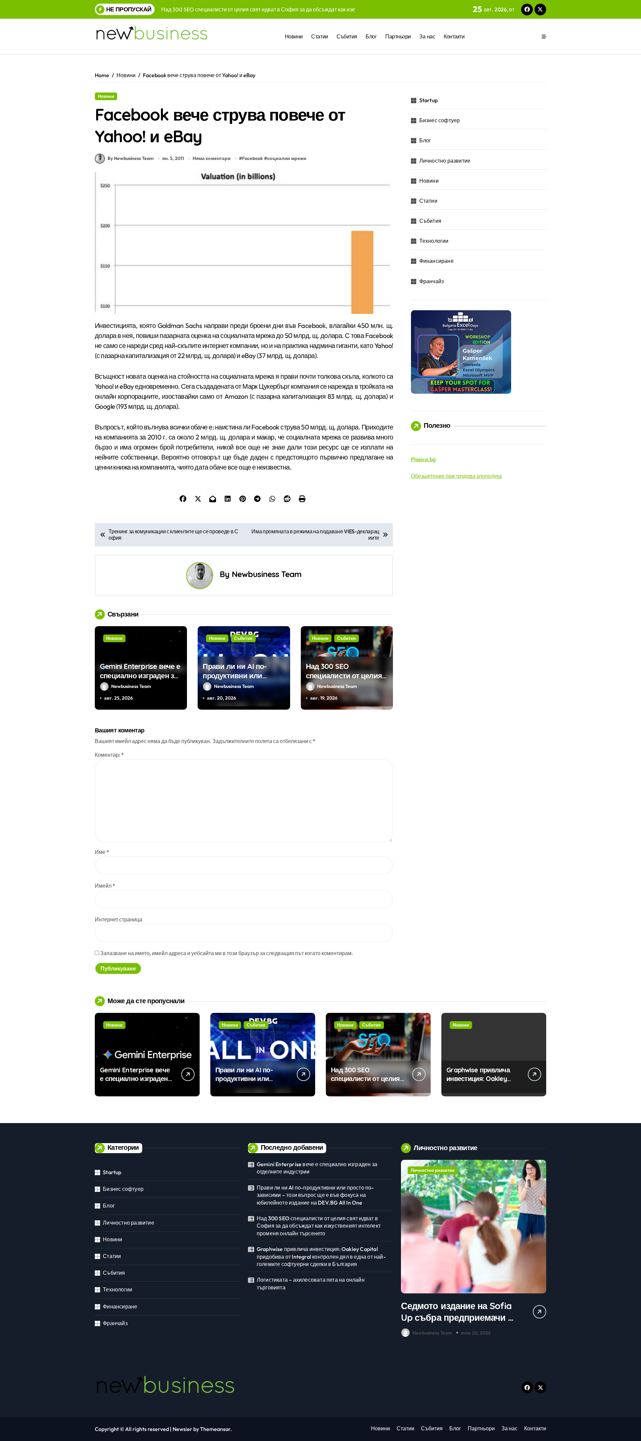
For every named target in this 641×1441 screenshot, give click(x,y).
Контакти (454, 36)
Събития (347, 36)
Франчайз (431, 281)
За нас (427, 36)
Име (102, 852)
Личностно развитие (445, 160)
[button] (539, 1250)
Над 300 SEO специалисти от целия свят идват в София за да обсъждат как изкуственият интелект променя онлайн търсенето (319, 1226)
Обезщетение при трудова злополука (456, 476)
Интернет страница (118, 919)
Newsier (182, 1429)
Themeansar (215, 1429)
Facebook (252, 158)
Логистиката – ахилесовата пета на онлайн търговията (311, 1283)
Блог (371, 36)
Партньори (398, 36)
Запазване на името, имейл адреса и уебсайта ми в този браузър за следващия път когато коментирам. (226, 953)
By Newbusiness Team (131, 158)
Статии (319, 36)
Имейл (105, 885)
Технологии (434, 240)
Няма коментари (212, 158)
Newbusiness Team (266, 574)
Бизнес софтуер (439, 120)
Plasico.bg (423, 459)
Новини (294, 36)
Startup (428, 100)
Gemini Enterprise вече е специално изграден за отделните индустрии (140, 676)
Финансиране (436, 260)
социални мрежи (286, 158)
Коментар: (109, 754)
